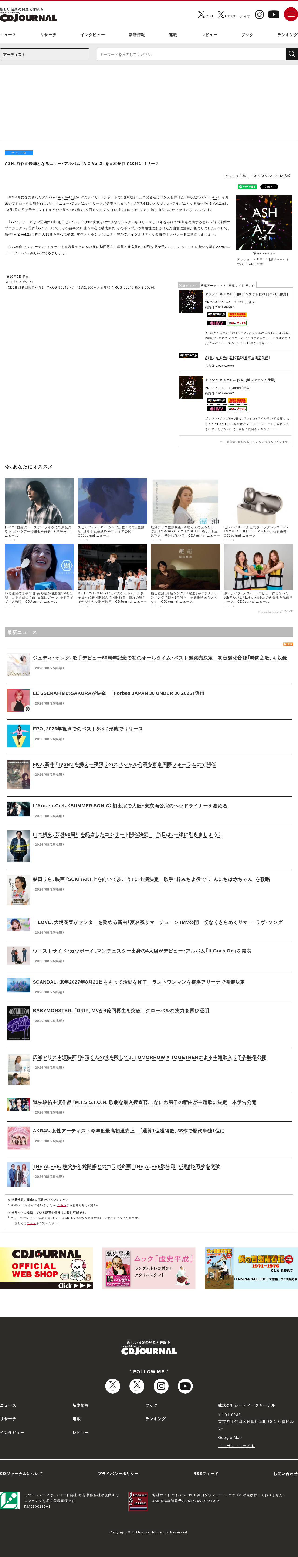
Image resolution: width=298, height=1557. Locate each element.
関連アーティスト (213, 285)
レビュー (209, 34)
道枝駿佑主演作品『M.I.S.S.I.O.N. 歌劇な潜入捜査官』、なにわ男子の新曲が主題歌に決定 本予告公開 (145, 1101)
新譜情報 (137, 34)
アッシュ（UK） (237, 175)
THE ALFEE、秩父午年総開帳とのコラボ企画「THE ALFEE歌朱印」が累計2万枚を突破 (126, 1166)
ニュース (8, 34)
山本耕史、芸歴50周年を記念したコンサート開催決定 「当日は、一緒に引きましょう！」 (128, 834)
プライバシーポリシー (118, 1473)
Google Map (230, 1437)
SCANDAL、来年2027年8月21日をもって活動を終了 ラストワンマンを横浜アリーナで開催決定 (139, 981)
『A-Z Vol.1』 (65, 197)
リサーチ (48, 34)
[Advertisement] (149, 106)
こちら (62, 1205)
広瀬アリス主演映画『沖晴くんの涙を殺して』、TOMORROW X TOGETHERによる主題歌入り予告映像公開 (150, 1057)
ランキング (288, 34)
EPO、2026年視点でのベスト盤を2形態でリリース (88, 728)
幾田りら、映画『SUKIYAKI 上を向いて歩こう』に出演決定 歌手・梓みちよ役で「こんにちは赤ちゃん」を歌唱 (151, 878)
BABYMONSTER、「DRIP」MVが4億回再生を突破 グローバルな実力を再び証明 (121, 1010)
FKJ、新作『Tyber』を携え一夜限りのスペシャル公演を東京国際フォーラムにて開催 (124, 764)
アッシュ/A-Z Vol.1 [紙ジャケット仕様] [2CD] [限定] (246, 294)
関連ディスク (188, 285)
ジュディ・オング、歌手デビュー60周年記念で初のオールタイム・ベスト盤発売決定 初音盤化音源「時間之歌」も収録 (160, 657)
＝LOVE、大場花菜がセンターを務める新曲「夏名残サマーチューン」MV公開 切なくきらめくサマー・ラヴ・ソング (158, 921)
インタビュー (93, 34)
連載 (173, 34)
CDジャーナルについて (21, 1473)
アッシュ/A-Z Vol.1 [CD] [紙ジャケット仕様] (240, 379)
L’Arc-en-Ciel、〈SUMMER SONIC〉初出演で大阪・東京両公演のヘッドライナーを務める (130, 805)
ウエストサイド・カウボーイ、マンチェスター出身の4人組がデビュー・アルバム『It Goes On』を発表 (142, 950)
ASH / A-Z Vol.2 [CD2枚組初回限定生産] (237, 357)
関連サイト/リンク (242, 285)
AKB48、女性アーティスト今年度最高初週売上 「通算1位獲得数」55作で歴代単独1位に (129, 1130)
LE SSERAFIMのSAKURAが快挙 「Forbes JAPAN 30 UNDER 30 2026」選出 (119, 692)
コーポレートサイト (236, 1445)
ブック (247, 34)
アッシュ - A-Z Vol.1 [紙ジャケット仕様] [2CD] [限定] (263, 261)
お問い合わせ (285, 1473)
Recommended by (270, 611)
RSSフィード (206, 1473)
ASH (215, 197)
